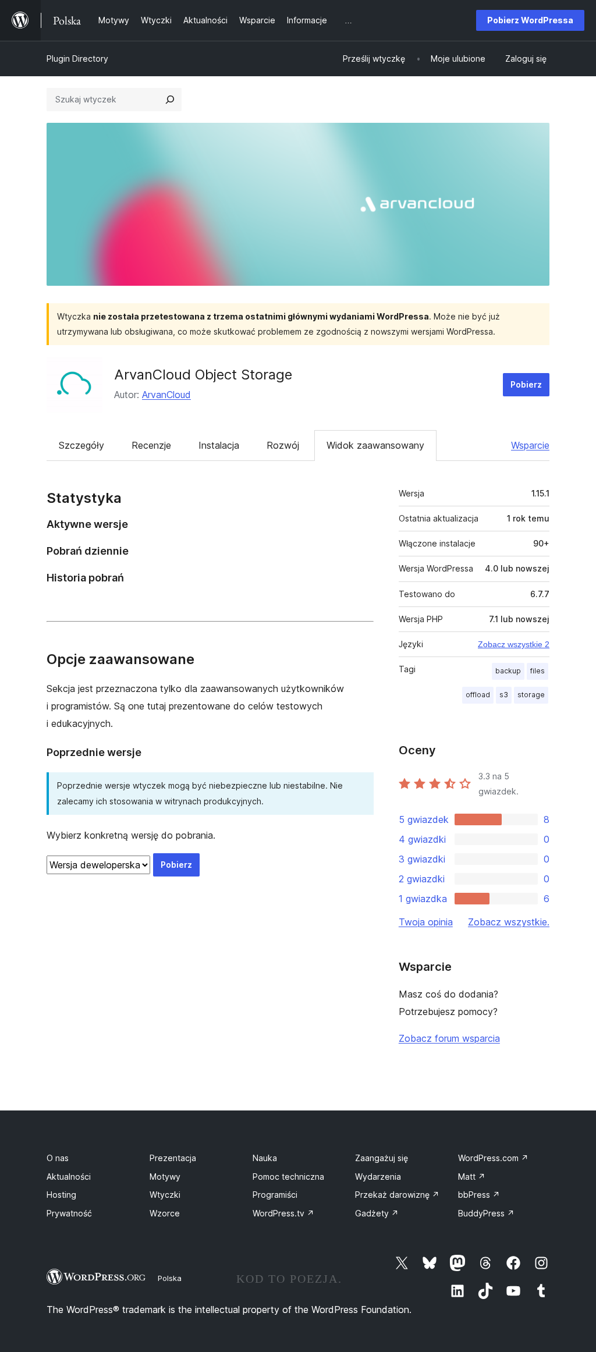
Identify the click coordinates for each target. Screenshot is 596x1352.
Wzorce (165, 1213)
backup (508, 670)
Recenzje (151, 445)
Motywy (165, 1176)
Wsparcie (530, 445)
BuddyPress (486, 1213)
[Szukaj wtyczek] (170, 99)
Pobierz (526, 384)
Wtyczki (165, 1195)
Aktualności (69, 1176)
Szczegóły (81, 445)
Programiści (275, 1195)
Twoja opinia (426, 922)
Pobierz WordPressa (530, 20)
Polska (170, 1278)
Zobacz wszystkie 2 (513, 644)
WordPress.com (493, 1158)
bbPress (479, 1195)
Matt (471, 1176)
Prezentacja (173, 1158)
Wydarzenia (378, 1176)
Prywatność (69, 1213)
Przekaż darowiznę (397, 1195)
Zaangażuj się (381, 1158)
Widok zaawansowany (375, 445)
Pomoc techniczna (288, 1176)
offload (478, 694)
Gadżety (377, 1213)
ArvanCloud (166, 394)
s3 (503, 694)
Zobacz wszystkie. (508, 922)
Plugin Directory (77, 58)
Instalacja (218, 445)
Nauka (265, 1158)
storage (531, 694)
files (537, 670)
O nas (58, 1158)
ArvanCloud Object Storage (203, 374)
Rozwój (283, 445)
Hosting (61, 1195)
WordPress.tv (283, 1213)
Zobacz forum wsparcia (449, 1038)
